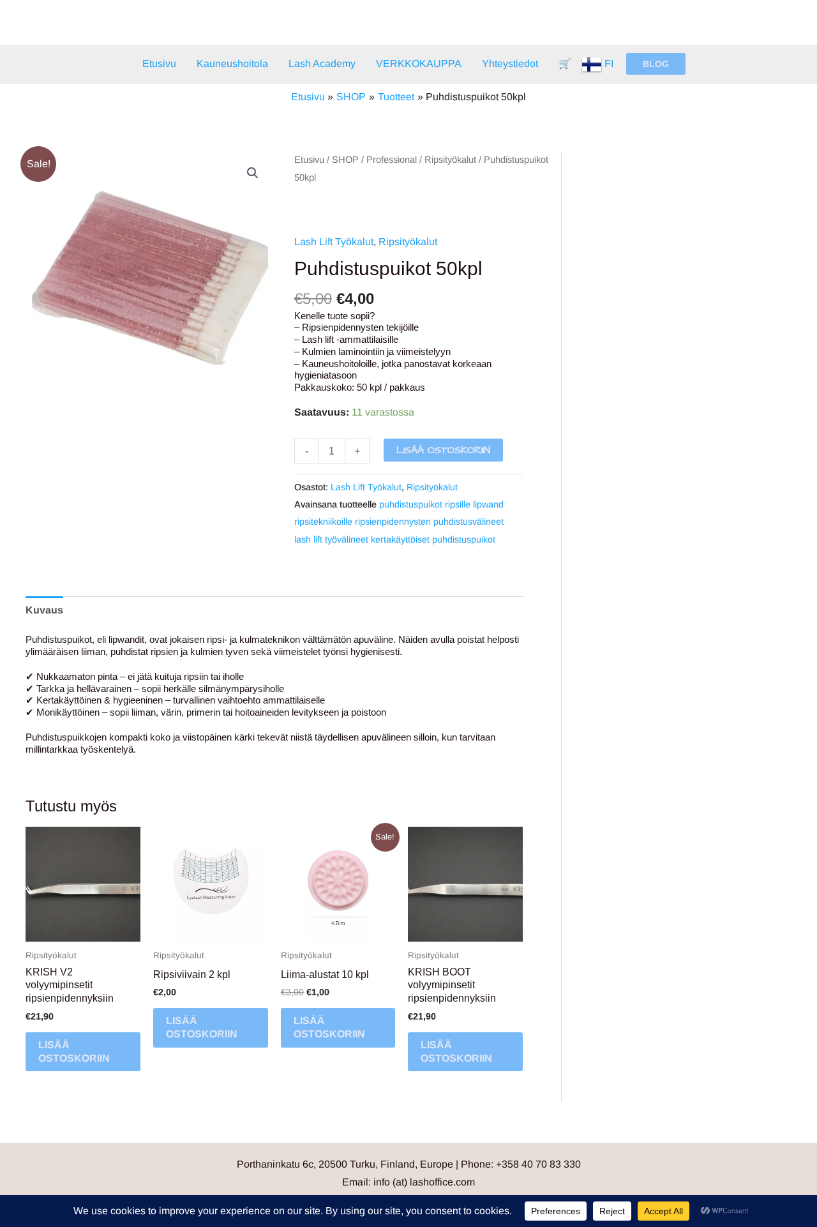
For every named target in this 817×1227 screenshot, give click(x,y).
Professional (391, 159)
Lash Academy (322, 63)
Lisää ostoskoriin (443, 450)
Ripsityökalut (450, 159)
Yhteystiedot (510, 63)
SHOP (345, 159)
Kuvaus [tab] (44, 610)
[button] (656, 64)
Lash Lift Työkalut (333, 241)
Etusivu (159, 63)
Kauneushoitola (232, 63)
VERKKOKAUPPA (418, 63)
